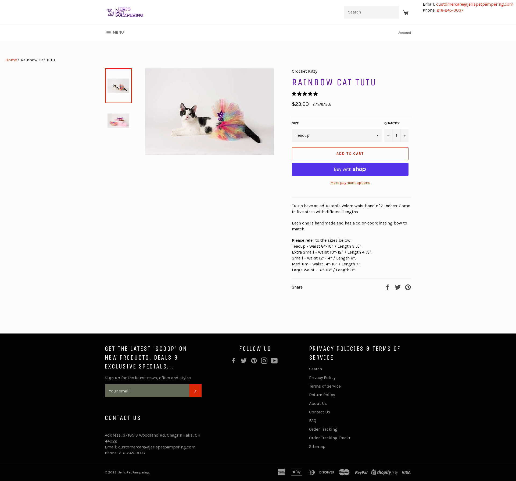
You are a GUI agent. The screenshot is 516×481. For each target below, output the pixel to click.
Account (404, 33)
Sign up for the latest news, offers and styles (148, 377)
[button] (305, 93)
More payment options (350, 182)
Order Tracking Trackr (329, 437)
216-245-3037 (450, 10)
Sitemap (317, 446)
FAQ (312, 420)
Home (11, 59)
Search (315, 368)
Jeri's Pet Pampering (133, 472)
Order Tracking (323, 429)
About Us (318, 403)
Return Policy (322, 394)
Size (295, 123)
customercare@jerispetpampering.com (474, 4)
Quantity (392, 123)
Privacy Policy (322, 377)
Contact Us (319, 412)
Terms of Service (325, 386)
